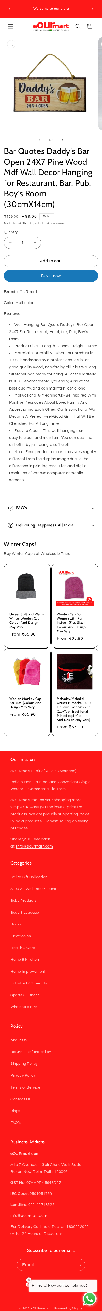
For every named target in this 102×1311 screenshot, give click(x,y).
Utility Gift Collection (29, 877)
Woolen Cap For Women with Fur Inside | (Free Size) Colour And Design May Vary (71, 622)
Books (15, 924)
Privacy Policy (23, 1075)
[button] (10, 26)
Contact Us (20, 1099)
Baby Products (23, 900)
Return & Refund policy (30, 1052)
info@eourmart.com (34, 846)
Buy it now (51, 276)
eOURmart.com (42, 1308)
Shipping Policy (24, 1064)
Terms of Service (25, 1087)
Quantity (11, 232)
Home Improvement (28, 972)
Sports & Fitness (25, 995)
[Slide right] (62, 140)
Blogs (15, 1111)
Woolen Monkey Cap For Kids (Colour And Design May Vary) (25, 703)
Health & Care (22, 948)
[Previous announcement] (9, 9)
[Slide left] (39, 140)
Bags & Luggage (24, 912)
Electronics (20, 936)
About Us (18, 1040)
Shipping (28, 223)
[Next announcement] (92, 9)
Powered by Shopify (68, 1308)
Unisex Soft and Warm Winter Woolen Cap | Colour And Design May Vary (26, 620)
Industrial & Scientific (29, 983)
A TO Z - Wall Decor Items (33, 889)
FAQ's (15, 1123)
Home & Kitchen (24, 959)
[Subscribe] (79, 1265)
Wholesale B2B (23, 1007)
